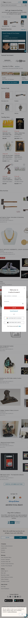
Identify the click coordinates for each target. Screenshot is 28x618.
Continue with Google (14, 318)
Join (19, 326)
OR (14, 314)
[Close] (24, 288)
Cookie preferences (12, 611)
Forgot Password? (14, 311)
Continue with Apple (15, 322)
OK (22, 614)
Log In (14, 307)
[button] (22, 303)
